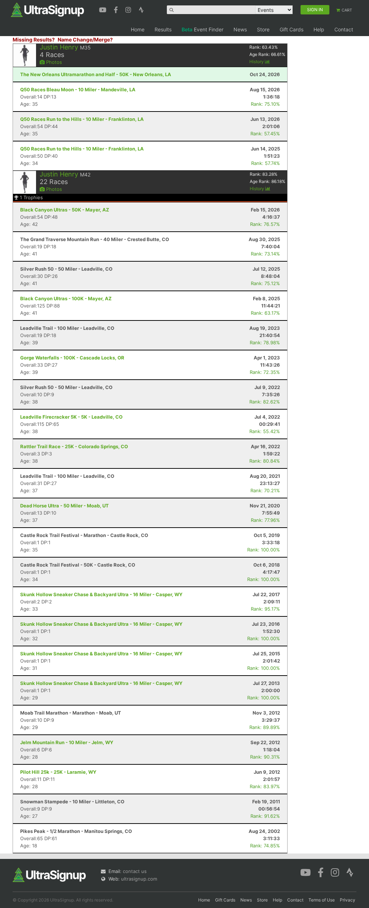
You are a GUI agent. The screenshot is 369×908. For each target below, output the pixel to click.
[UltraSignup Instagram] (129, 9)
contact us (135, 871)
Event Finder (202, 29)
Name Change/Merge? (85, 39)
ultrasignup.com (139, 879)
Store (263, 29)
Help (319, 29)
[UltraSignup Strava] (141, 9)
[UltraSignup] (47, 9)
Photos (53, 62)
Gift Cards (291, 29)
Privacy (347, 900)
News (240, 29)
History (257, 61)
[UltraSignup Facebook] (117, 9)
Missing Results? (34, 39)
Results (163, 29)
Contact (343, 29)
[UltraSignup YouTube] (103, 9)
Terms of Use (321, 900)
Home (138, 29)
